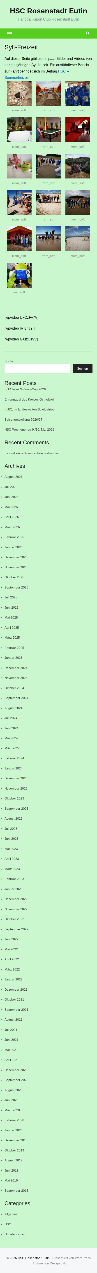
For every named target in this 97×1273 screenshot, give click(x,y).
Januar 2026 (14, 547)
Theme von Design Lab (49, 1263)
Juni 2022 (11, 939)
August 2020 (14, 1090)
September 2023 (16, 808)
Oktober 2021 (14, 999)
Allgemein (11, 1214)
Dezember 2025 (16, 557)
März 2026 (12, 527)
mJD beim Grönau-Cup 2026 (25, 389)
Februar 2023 (14, 879)
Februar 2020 (14, 1120)
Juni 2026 (11, 497)
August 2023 (14, 818)
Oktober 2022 (14, 919)
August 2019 (14, 1160)
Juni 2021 (11, 1039)
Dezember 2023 (16, 778)
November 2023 (16, 788)
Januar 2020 (14, 1130)
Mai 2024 (11, 738)
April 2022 (12, 959)
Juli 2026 (11, 487)
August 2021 (14, 1019)
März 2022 (12, 969)
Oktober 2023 (14, 798)
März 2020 (12, 1110)
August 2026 (14, 476)
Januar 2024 (14, 768)
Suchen (10, 361)
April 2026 (12, 517)
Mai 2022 (11, 949)
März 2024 (12, 748)
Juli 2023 (11, 828)
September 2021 (16, 1009)
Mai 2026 (11, 507)
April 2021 (12, 1060)
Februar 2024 (14, 758)
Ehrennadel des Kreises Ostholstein (30, 399)
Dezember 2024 (16, 668)
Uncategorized (15, 1234)
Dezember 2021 (16, 989)
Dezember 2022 (16, 899)
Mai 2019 (11, 1180)
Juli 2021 (11, 1030)
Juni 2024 (11, 728)
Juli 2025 (11, 597)
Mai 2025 (11, 617)
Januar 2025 (14, 657)
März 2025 (12, 637)
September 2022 (16, 929)
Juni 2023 (11, 838)
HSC (8, 1224)
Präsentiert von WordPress (71, 1258)
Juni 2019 (11, 1170)
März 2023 (12, 869)
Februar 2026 (14, 537)
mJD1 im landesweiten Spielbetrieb (30, 409)
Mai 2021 (11, 1050)
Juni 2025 (11, 607)
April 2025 (12, 627)
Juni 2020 (11, 1100)
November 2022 (16, 909)
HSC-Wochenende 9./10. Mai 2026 (29, 429)
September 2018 (16, 1190)
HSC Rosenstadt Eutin (48, 11)
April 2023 (12, 858)
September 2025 (16, 587)
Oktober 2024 (14, 688)
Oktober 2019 (14, 1150)
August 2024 (14, 708)
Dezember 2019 (16, 1140)
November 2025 (16, 567)
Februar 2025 (14, 647)
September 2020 (16, 1080)
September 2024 (16, 698)
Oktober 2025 (14, 577)
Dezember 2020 (16, 1070)
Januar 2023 (14, 889)
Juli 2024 (11, 718)
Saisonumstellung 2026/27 (23, 419)
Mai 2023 (11, 849)
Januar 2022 (14, 979)
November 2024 (16, 678)
